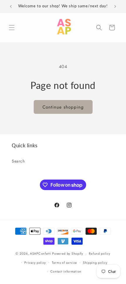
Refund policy (99, 253)
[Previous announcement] (10, 6)
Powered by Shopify (67, 253)
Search (18, 161)
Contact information (65, 271)
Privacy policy (35, 262)
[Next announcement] (115, 6)
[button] (11, 27)
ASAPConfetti (41, 253)
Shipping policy (95, 262)
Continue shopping (63, 107)
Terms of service (64, 262)
